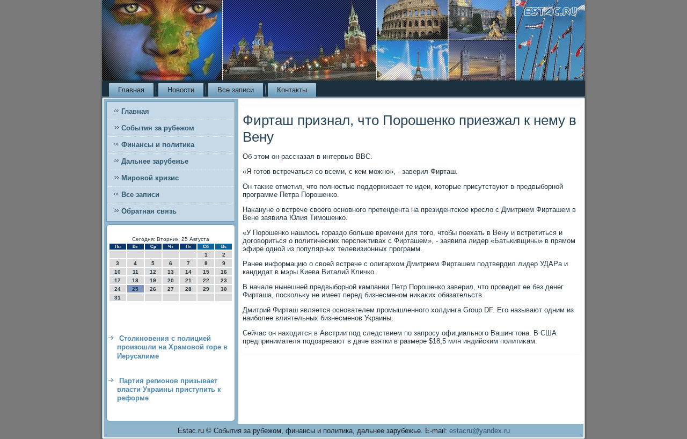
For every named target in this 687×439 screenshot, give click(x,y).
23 (224, 280)
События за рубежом (157, 128)
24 (117, 289)
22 (206, 280)
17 (117, 280)
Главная (131, 90)
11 (135, 272)
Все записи (235, 90)
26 (153, 289)
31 (117, 298)
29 (206, 289)
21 (188, 280)
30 (224, 289)
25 (135, 289)
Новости (180, 90)
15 (206, 272)
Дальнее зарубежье (154, 161)
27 (170, 289)
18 (135, 280)
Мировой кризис (150, 178)
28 (188, 289)
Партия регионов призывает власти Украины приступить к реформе (169, 390)
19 (153, 280)
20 (170, 280)
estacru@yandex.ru (479, 431)
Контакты (292, 90)
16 (224, 272)
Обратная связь (149, 211)
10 (117, 272)
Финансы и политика (157, 145)
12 (153, 272)
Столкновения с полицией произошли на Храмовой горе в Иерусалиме (172, 347)
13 (170, 272)
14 (188, 272)
